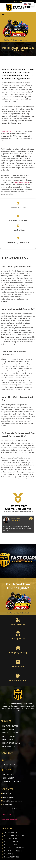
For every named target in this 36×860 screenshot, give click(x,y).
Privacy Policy (6, 814)
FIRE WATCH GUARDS (10, 726)
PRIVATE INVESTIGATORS (11, 743)
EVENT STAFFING (8, 729)
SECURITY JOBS (8, 775)
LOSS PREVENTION (9, 736)
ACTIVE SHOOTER (9, 765)
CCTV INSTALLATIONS (10, 746)
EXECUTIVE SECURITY (10, 733)
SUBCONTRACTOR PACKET (12, 781)
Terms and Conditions (9, 820)
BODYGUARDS (7, 739)
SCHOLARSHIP (8, 778)
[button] (3, 15)
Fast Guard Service (7, 131)
